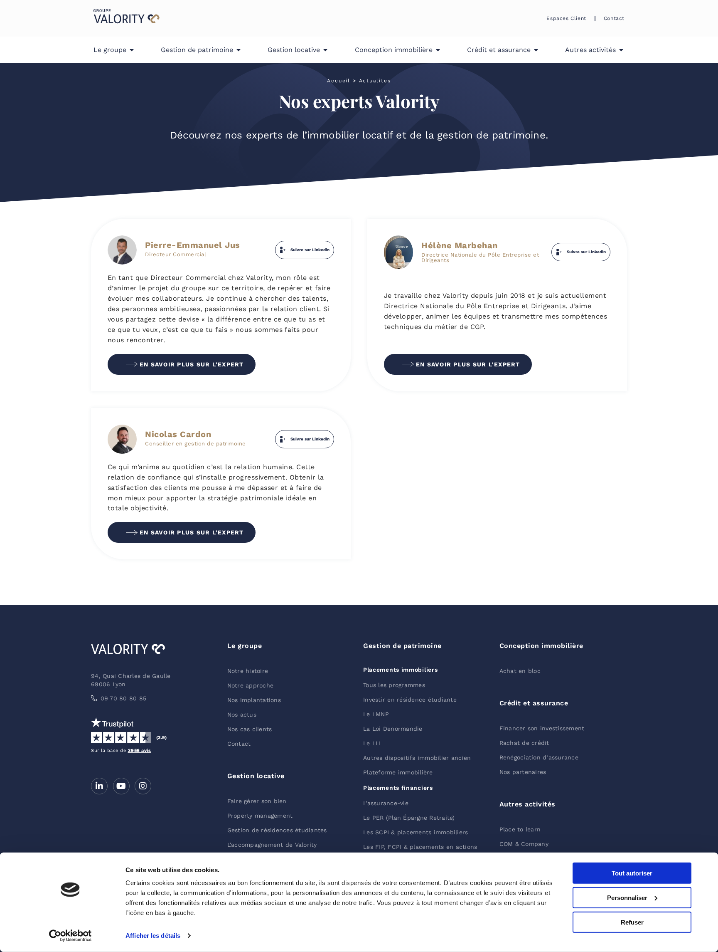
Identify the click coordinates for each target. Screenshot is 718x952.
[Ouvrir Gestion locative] (325, 50)
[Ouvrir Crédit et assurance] (536, 50)
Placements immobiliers (400, 669)
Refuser (632, 921)
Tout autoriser (632, 873)
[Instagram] (143, 786)
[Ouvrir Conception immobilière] (438, 50)
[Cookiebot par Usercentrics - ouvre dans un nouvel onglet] (70, 936)
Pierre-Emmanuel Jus (192, 245)
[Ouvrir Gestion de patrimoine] (238, 50)
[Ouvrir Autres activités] (621, 50)
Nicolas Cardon (178, 434)
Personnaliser (627, 897)
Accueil (338, 81)
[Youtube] (121, 786)
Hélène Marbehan (459, 245)
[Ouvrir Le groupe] (131, 50)
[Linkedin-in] (99, 786)
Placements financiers (398, 787)
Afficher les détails (152, 935)
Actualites (375, 81)
